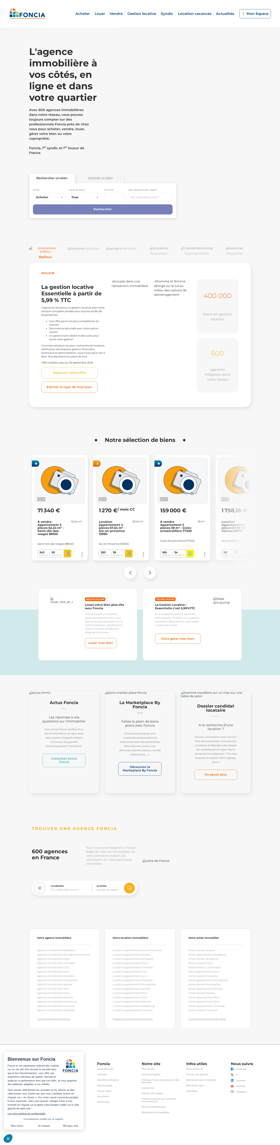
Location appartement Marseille (133, 980)
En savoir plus (216, 774)
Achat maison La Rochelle (204, 967)
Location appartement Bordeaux (133, 958)
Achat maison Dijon (200, 963)
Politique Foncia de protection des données (160, 1081)
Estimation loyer (195, 1085)
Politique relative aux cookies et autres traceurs (159, 1100)
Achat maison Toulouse (202, 1010)
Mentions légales (151, 1074)
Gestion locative (141, 14)
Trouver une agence (197, 1074)
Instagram (241, 1092)
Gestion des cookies (152, 1093)
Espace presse (104, 1085)
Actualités (225, 14)
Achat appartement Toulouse (206, 1005)
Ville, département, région (142, 190)
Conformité (148, 1088)
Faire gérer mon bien (177, 639)
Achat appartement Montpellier (208, 980)
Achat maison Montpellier (204, 984)
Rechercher (51, 178)
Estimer (100, 178)
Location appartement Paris (130, 997)
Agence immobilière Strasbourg (57, 1001)
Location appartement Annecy (132, 954)
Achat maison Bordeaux (203, 958)
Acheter (82, 14)
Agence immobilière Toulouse (55, 1005)
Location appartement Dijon (130, 963)
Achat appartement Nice (203, 997)
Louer (100, 14)
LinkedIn (241, 1080)
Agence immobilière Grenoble (56, 963)
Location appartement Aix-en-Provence (137, 950)
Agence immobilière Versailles (56, 1010)
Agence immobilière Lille (53, 967)
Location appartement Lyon (130, 975)
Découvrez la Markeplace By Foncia (140, 768)
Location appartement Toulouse (133, 1010)
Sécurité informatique (154, 1107)
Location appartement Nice (130, 992)
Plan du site (148, 1069)
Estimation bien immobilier (201, 1080)
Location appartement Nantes (131, 988)
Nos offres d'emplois (108, 1080)
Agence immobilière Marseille (56, 975)
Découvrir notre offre (69, 373)
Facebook (241, 1069)
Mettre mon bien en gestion (130, 380)
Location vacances (194, 14)
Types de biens (77, 190)
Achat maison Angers (201, 950)
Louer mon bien (100, 643)
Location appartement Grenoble (133, 967)
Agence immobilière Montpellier (57, 980)
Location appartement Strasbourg (134, 1005)
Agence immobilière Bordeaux (56, 950)
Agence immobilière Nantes (54, 984)
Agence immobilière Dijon (53, 958)
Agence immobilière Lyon (53, 971)
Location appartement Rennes (132, 1001)
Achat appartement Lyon (203, 971)
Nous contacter (194, 1069)
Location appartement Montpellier (134, 984)
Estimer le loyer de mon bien (69, 387)
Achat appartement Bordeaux (207, 954)
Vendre (116, 14)
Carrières (101, 1074)
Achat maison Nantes (201, 992)
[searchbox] (150, 197)
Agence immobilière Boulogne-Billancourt (63, 954)
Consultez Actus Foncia (64, 760)
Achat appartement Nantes (205, 988)
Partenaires (103, 1102)
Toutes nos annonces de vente (207, 1018)
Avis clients (103, 1096)
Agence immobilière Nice (53, 988)
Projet (36, 190)
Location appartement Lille (130, 971)
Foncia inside (104, 1091)
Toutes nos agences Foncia (53, 1018)
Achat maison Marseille (203, 975)
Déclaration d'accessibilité (156, 1112)
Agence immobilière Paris (53, 992)
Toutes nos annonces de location (133, 1018)
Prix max (109, 190)
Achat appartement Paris (204, 1001)
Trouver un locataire (171, 383)
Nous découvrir (105, 1069)
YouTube (240, 1086)
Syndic (167, 14)
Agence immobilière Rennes (55, 997)
